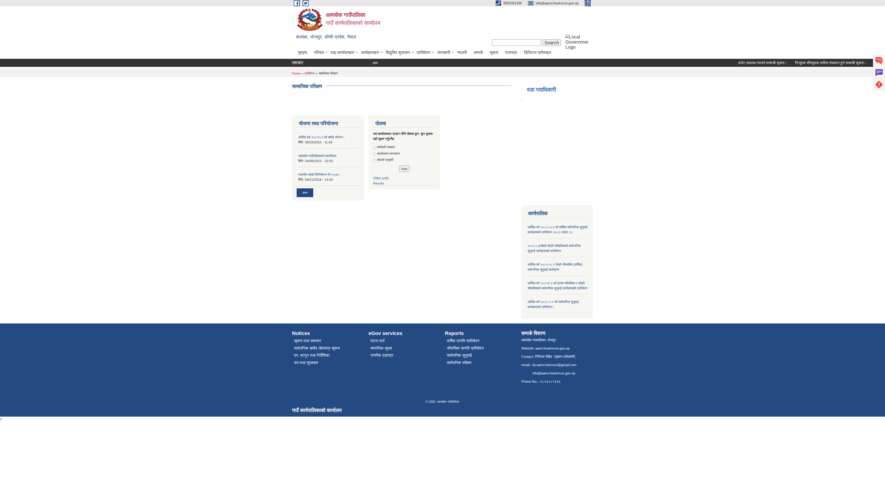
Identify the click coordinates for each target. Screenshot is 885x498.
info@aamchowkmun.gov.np (553, 373)
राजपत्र (511, 52)
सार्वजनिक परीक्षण (459, 363)
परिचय (319, 52)
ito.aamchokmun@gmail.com (554, 365)
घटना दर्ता (377, 341)
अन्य (304, 193)
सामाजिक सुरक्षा (381, 348)
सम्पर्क (478, 52)
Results (378, 183)
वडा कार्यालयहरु (342, 52)
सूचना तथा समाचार (307, 341)
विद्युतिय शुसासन (398, 52)
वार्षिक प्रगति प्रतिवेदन (463, 341)
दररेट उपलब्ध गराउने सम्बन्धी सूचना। (753, 63)
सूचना (494, 52)
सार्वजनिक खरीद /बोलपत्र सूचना (317, 348)
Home (296, 73)
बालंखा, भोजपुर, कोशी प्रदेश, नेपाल (326, 36)
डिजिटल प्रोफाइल (537, 52)
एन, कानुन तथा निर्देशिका (312, 355)
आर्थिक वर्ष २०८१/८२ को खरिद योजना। (321, 137)
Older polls (381, 178)
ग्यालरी (462, 52)
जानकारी (443, 52)
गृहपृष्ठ (302, 52)
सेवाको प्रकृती (385, 160)
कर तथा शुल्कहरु (306, 363)
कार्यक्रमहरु (370, 52)
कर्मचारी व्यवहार (386, 147)
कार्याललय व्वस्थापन (388, 153)
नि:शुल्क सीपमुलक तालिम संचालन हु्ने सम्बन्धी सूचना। (821, 63)
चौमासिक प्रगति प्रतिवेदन (465, 348)
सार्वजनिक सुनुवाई (459, 355)
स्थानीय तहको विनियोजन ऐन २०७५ (318, 174)
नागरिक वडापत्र (381, 355)
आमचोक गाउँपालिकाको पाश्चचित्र (317, 156)
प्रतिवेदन (423, 52)
